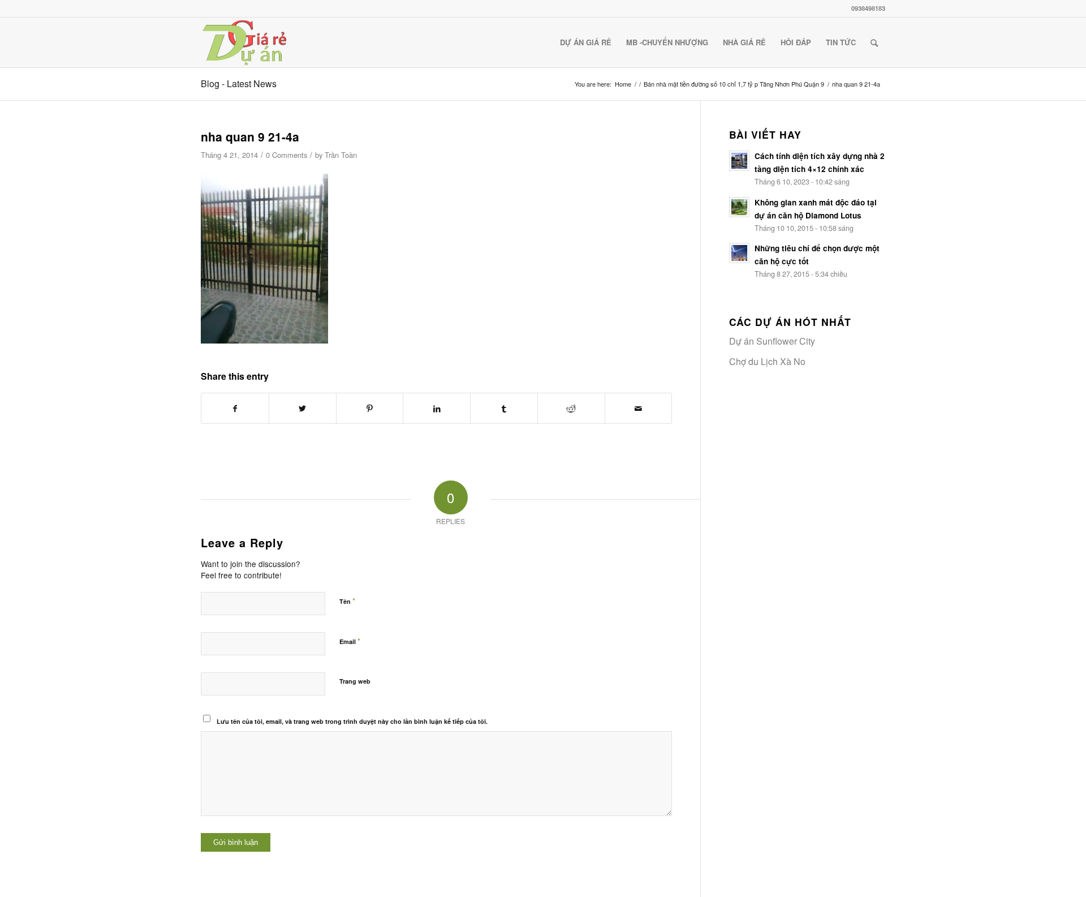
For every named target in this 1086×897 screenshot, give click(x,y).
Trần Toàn (341, 154)
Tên (347, 600)
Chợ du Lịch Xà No (767, 361)
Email (349, 641)
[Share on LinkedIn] (436, 408)
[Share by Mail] (638, 408)
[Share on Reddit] (571, 408)
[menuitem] (586, 42)
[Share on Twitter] (302, 408)
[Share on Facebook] (235, 408)
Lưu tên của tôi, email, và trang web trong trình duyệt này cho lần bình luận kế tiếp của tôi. (352, 721)
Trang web (354, 681)
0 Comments (286, 154)
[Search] (874, 42)
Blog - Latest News (239, 83)
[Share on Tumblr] (504, 408)
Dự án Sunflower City (772, 340)
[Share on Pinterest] (370, 408)
